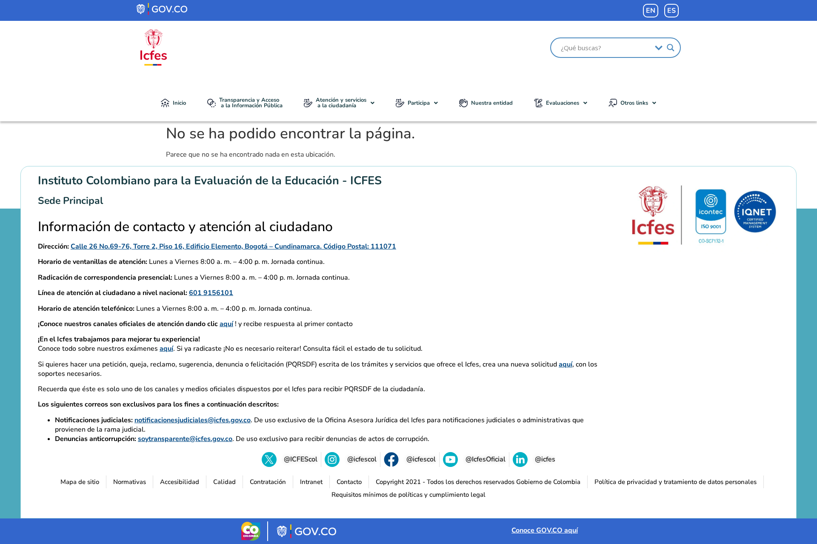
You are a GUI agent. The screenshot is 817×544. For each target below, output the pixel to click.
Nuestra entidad (492, 103)
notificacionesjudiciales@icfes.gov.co (192, 420)
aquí (226, 324)
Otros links (634, 103)
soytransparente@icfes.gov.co (185, 439)
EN (650, 10)
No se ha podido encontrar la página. (290, 134)
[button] (339, 103)
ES (671, 10)
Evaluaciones (562, 103)
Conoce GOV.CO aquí (544, 530)
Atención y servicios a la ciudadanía (341, 102)
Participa (419, 103)
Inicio (179, 103)
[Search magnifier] (671, 48)
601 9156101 (211, 293)
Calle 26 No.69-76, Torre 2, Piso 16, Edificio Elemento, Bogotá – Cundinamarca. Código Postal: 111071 (233, 246)
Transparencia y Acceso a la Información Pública (251, 102)
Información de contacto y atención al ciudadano (185, 227)
